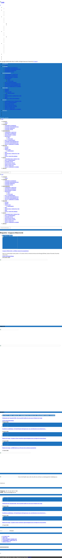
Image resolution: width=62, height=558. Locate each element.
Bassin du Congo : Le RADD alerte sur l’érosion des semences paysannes (19, 448)
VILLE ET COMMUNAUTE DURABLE (12, 30)
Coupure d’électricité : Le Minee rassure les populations (15, 251)
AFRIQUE (10, 415)
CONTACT (4, 54)
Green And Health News (8, 256)
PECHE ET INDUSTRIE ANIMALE (11, 42)
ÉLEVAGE (6, 32)
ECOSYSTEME (10, 24)
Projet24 (35, 61)
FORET (8, 23)
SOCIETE (4, 43)
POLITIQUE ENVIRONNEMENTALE (11, 28)
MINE (6, 40)
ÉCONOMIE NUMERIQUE (10, 14)
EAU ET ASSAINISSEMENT (10, 26)
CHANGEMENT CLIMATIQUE (10, 18)
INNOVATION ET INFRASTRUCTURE (12, 39)
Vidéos (6, 8)
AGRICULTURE (8, 35)
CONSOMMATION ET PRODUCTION (12, 44)
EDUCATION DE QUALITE (10, 48)
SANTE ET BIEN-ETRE (9, 51)
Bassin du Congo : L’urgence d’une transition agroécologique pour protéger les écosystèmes (24, 438)
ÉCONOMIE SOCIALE (9, 15)
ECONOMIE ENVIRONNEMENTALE (12, 12)
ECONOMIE (4, 10)
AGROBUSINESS (10, 36)
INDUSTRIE (4, 31)
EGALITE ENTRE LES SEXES (10, 50)
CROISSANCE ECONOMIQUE (10, 11)
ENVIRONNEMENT (6, 16)
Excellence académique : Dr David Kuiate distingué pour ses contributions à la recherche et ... (24, 428)
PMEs (6, 38)
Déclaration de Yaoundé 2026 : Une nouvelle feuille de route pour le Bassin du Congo (22, 418)
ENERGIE (6, 34)
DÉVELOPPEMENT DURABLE (10, 20)
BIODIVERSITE (8, 22)
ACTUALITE (4, 7)
